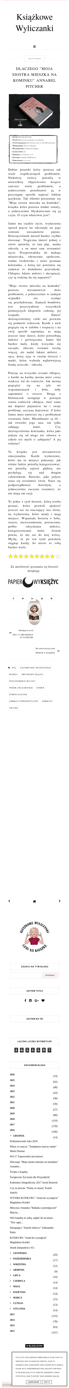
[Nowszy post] (9, 901)
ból (14, 668)
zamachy (47, 701)
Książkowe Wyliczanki (35, 22)
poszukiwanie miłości (22, 681)
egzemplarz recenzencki (35, 668)
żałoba (13, 708)
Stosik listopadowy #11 (22, 1247)
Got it (47, 1382)
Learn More (33, 1382)
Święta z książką (18, 1171)
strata (40, 688)
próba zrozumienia (21, 688)
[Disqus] (34, 759)
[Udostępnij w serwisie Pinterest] (50, 598)
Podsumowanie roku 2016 (24, 1141)
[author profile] (34, 615)
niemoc (13, 674)
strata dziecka (18, 695)
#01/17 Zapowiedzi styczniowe (26, 1156)
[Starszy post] (60, 901)
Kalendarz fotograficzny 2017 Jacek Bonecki (34, 1182)
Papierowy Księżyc (32, 674)
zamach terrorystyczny (23, 701)
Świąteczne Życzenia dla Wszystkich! (30, 1177)
